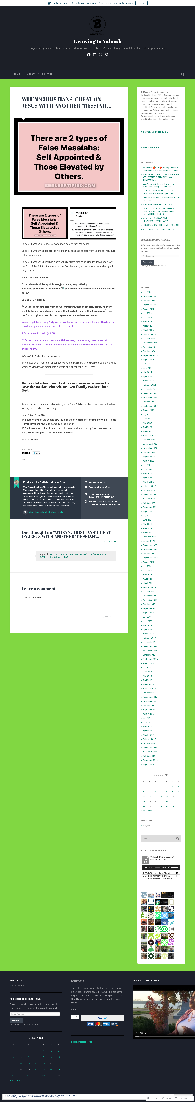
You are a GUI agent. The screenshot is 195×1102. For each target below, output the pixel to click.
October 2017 (149, 705)
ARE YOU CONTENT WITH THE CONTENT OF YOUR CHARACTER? (104, 503)
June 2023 (147, 418)
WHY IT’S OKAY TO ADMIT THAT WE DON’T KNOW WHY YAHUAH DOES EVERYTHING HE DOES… (159, 211)
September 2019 (150, 608)
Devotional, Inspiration (99, 487)
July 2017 (147, 718)
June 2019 (147, 621)
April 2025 (147, 326)
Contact (47, 74)
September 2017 (150, 709)
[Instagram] (106, 54)
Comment (107, 617)
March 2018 (148, 684)
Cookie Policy (54, 1097)
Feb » (150, 810)
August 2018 (148, 663)
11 (144, 796)
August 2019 (148, 613)
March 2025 (148, 330)
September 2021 (150, 507)
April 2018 (147, 680)
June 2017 (147, 722)
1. (158, 873)
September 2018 (150, 659)
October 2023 (149, 402)
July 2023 (147, 414)
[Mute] (169, 867)
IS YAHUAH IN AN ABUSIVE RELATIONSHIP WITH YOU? (155, 219)
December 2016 (150, 747)
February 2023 (149, 435)
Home (16, 74)
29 (167, 807)
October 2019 (149, 604)
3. (158, 879)
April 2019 (147, 629)
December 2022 (150, 444)
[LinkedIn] (94, 54)
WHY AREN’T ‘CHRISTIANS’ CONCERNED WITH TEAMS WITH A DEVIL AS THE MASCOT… (161, 177)
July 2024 (147, 364)
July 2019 (147, 617)
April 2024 (147, 376)
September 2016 (150, 760)
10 (178, 791)
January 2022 (149, 490)
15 (167, 796)
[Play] (146, 867)
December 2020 (150, 545)
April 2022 (147, 477)
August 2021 (148, 511)
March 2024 (148, 381)
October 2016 (149, 756)
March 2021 (148, 532)
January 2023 (149, 440)
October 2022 (149, 452)
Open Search (182, 74)
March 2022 (148, 482)
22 (167, 801)
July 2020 (147, 566)
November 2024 (150, 347)
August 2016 (148, 764)
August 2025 (148, 309)
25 (144, 807)
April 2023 (147, 427)
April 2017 (147, 731)
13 (155, 796)
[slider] (175, 867)
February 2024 (149, 385)
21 (161, 801)
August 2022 (148, 461)
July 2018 (147, 667)
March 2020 (148, 583)
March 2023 (148, 431)
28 (161, 807)
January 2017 (149, 743)
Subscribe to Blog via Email (155, 240)
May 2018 (147, 676)
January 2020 (149, 591)
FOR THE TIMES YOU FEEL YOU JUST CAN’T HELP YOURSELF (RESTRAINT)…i (161, 192)
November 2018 (150, 650)
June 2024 (147, 368)
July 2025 (147, 313)
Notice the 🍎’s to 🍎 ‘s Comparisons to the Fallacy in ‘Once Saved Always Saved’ (161, 169)
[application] (161, 867)
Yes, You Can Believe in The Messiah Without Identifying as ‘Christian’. (159, 185)
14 (161, 796)
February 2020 (149, 587)
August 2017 (148, 714)
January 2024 (149, 389)
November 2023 (150, 397)
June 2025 (147, 317)
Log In (141, 3)
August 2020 (148, 562)
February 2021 (149, 537)
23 (173, 801)
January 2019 (149, 642)
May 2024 (147, 372)
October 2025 (149, 300)
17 (178, 796)
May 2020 (147, 575)
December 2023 (150, 393)
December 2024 (150, 343)
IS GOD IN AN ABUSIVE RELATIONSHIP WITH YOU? (101, 495)
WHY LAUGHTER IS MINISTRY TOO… (159, 229)
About (31, 74)
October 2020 (149, 553)
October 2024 (149, 351)
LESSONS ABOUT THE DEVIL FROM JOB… (162, 225)
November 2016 (150, 752)
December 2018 (150, 646)
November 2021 (150, 499)
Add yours (110, 541)
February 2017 (149, 739)
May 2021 (147, 524)
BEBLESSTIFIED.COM (81, 1042)
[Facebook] (89, 54)
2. (156, 876)
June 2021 (147, 520)
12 (150, 796)
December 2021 (150, 494)
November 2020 (150, 549)
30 (173, 807)
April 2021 (147, 528)
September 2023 (150, 406)
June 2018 (147, 671)
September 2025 (150, 305)
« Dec (143, 810)
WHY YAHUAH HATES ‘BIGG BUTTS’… (159, 204)
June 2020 (147, 570)
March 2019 (148, 634)
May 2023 (147, 423)
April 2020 (147, 579)
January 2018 (149, 693)
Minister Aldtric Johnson (154, 132)
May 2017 (147, 726)
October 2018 (149, 655)
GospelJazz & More (151, 147)
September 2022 (150, 456)
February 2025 (149, 334)
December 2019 (150, 596)
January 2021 (149, 541)
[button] (45, 223)
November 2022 (150, 448)
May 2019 (147, 625)
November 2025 (150, 296)
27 (155, 807)
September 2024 (150, 355)
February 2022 (149, 486)
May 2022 (147, 473)
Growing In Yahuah (97, 41)
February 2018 (149, 688)
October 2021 (149, 503)
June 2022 (147, 469)
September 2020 (150, 558)
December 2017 (150, 697)
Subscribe (147, 262)
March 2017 (148, 735)
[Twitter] (100, 54)
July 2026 (147, 292)
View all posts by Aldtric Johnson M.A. (46, 512)
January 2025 (149, 338)
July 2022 (147, 465)
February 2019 (149, 638)
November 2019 (150, 600)
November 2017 (150, 701)
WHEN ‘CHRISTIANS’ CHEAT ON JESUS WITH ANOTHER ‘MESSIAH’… (66, 102)
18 (144, 801)
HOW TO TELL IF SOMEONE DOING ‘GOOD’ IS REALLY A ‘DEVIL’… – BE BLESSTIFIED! (73, 555)
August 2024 (148, 359)
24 (178, 801)
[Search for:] (161, 838)
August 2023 (148, 410)
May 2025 (147, 321)
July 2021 (147, 515)
